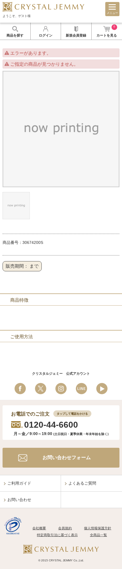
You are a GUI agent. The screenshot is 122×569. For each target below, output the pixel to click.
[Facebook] (20, 388)
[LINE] (81, 388)
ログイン (45, 35)
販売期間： (17, 266)
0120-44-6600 (51, 424)
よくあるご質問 (82, 483)
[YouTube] (102, 388)
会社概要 (39, 528)
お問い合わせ (19, 499)
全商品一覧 (98, 535)
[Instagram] (61, 388)
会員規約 (65, 528)
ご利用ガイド (19, 483)
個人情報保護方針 (97, 528)
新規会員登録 (76, 35)
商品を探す (15, 35)
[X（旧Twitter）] (40, 388)
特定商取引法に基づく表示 (57, 535)
